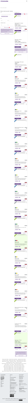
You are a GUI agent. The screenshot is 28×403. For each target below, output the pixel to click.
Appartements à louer (21, 380)
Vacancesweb (2, 381)
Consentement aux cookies (22, 398)
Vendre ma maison (12, 378)
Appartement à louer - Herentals (5, 361)
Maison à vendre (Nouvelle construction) (20, 127)
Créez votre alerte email (21, 386)
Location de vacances (22, 391)
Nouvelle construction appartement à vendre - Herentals (20, 363)
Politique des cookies (16, 398)
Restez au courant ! (7, 33)
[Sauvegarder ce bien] (26, 71)
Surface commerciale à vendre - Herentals (21, 360)
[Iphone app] (12, 396)
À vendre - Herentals (6, 364)
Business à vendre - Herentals (12, 360)
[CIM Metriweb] (20, 400)
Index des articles (21, 390)
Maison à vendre (17, 78)
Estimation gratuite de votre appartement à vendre (13, 387)
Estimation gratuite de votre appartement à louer (13, 388)
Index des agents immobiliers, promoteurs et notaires (23, 389)
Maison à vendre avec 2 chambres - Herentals (19, 365)
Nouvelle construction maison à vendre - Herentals (7, 363)
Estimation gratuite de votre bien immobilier (13, 383)
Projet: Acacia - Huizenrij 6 (18, 39)
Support (12, 398)
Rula (1, 382)
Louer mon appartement (12, 380)
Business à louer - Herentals (13, 361)
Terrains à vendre (21, 377)
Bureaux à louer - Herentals (18, 362)
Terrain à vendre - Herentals (5, 360)
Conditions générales (8, 398)
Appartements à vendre (21, 376)
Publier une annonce (13, 377)
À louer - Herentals (12, 364)
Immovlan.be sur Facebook (13, 391)
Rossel (1, 386)
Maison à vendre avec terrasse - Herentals (8, 365)
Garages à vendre (21, 378)
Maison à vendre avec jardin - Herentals (19, 364)
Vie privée (3, 398)
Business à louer (21, 381)
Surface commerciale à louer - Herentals (21, 361)
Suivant (26, 349)
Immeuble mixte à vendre (18, 323)
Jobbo (1, 385)
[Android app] (12, 394)
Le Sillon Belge (2, 383)
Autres (10, 381)
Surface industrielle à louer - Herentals (10, 362)
